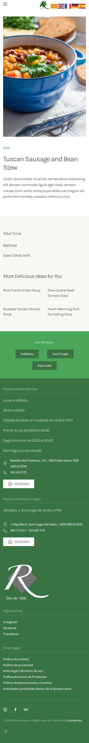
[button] (5, 4)
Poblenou (27, 354)
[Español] (82, 6)
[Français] (68, 6)
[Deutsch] (75, 6)
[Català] (54, 6)
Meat (6, 148)
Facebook (10, 628)
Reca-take (44, 365)
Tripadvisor (11, 634)
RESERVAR (21, 484)
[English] (61, 6)
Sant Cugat (60, 354)
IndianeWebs (74, 720)
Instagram (10, 622)
